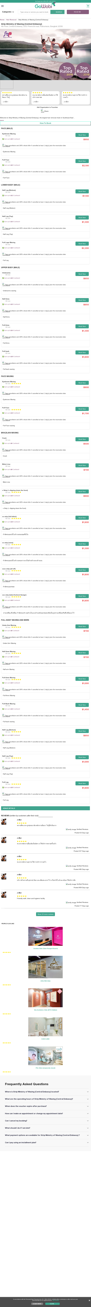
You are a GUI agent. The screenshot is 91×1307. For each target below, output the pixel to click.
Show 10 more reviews (45, 914)
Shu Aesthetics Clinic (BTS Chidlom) (45, 1010)
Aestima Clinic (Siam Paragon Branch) (45, 948)
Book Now (82, 135)
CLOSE (52, 1303)
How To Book (45, 123)
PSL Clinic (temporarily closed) (45, 1068)
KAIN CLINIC (46, 1039)
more (2, 120)
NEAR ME (77, 12)
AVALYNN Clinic (46, 981)
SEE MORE (55, 1300)
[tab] (45, 140)
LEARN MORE (37, 1303)
